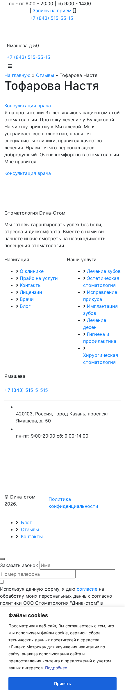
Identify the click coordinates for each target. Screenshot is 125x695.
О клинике (32, 271)
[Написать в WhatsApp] (7, 10)
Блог (25, 306)
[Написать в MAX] (24, 10)
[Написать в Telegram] (16, 10)
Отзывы (45, 75)
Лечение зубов (104, 271)
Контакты (31, 285)
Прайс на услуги (39, 278)
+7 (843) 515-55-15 (51, 18)
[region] (62, 651)
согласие (87, 589)
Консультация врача (27, 105)
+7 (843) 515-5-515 (26, 390)
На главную (17, 75)
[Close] (2, 559)
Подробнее (56, 667)
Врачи (27, 299)
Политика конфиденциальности (73, 502)
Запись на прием (52, 10)
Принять (62, 683)
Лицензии (31, 292)
